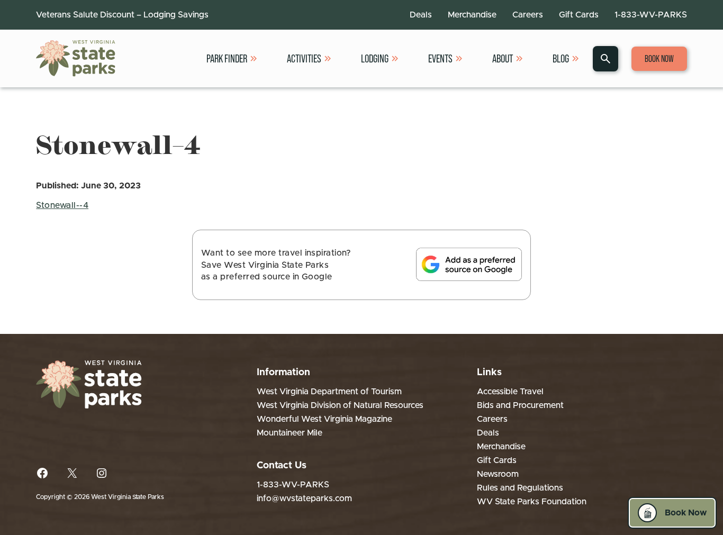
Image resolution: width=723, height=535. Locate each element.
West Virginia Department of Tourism (329, 391)
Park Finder (226, 58)
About (502, 58)
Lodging (374, 58)
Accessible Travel (510, 391)
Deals (421, 15)
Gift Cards (579, 15)
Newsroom (498, 474)
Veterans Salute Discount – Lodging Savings (122, 15)
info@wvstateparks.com (304, 498)
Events (440, 58)
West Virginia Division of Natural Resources (340, 405)
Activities (304, 58)
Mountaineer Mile (289, 433)
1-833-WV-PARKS (650, 15)
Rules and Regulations (520, 488)
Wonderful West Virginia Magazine (324, 419)
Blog (561, 58)
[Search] (605, 58)
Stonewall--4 (62, 205)
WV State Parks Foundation (531, 501)
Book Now (659, 58)
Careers (527, 15)
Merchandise (472, 15)
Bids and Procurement (520, 405)
